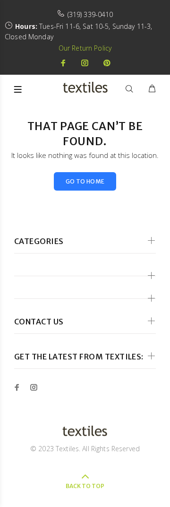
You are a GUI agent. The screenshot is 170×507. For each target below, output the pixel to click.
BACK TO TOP (85, 486)
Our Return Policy (85, 48)
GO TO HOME (85, 181)
